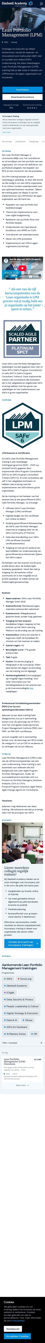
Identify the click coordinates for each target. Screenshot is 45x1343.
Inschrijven (22, 89)
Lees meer (6, 132)
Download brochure (22, 97)
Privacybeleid (17, 1320)
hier (31, 688)
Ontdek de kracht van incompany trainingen (20, 943)
